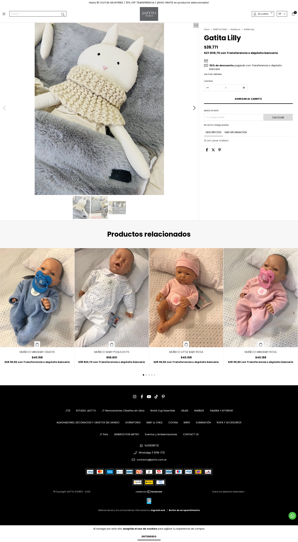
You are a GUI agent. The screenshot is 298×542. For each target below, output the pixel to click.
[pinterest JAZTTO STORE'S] (163, 396)
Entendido (149, 536)
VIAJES (184, 410)
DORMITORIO (133, 422)
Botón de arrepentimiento (184, 510)
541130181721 (152, 445)
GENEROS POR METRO (126, 434)
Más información (236, 132)
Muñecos (235, 29)
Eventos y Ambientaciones (161, 434)
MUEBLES (199, 410)
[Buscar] (63, 14)
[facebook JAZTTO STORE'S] (142, 396)
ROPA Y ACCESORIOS (229, 422)
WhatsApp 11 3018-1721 (152, 452)
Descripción (213, 132)
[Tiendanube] (149, 492)
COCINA (173, 422)
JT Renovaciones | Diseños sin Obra (123, 410)
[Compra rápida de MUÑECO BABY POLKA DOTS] (112, 344)
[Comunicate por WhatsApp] (292, 516)
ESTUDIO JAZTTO (86, 410)
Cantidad (208, 81)
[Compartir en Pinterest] (219, 150)
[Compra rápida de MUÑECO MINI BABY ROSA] (261, 344)
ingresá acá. (158, 510)
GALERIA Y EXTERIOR (221, 410)
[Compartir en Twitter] (213, 150)
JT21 (67, 410)
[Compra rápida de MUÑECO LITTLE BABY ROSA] (186, 344)
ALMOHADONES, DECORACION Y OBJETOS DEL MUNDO (88, 422)
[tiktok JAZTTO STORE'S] (156, 396)
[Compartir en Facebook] (207, 150)
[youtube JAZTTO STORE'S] (149, 396)
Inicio (207, 29)
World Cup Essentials (162, 410)
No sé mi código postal (216, 124)
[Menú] (6, 14)
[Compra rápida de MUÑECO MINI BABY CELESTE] (37, 344)
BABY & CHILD (220, 29)
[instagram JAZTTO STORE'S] (134, 396)
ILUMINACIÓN (203, 422)
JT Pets (104, 434)
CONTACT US (191, 434)
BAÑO (187, 422)
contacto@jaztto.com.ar (152, 459)
